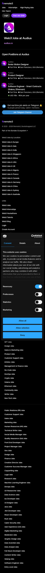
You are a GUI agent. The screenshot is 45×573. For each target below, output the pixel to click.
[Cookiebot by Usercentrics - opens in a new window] (31, 236)
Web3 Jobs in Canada (10, 178)
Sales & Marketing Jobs (13, 350)
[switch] (38, 294)
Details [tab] (23, 243)
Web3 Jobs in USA (9, 162)
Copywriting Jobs (11, 471)
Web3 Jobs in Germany (11, 182)
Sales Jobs (8, 418)
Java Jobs (8, 507)
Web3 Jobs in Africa (10, 158)
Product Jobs (9, 354)
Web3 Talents (7, 217)
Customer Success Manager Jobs (17, 467)
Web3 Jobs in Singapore (11, 154)
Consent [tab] (7, 243)
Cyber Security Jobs (12, 523)
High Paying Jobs (27, 8)
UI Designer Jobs (11, 503)
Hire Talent (6, 11)
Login (6, 16)
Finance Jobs (9, 459)
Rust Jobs (8, 519)
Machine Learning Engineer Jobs (17, 483)
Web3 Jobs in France (10, 174)
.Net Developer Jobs (12, 511)
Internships (12, 8)
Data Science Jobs (11, 495)
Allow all (22, 321)
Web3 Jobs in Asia (9, 146)
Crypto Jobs (9, 378)
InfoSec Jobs (9, 362)
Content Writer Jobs (12, 555)
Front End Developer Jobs (14, 442)
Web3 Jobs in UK (8, 166)
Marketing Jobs (10, 422)
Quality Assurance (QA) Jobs (15, 438)
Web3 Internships (9, 209)
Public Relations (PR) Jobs (14, 410)
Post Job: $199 (18, 16)
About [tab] (37, 243)
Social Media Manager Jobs (15, 434)
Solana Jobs (9, 382)
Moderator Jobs (10, 535)
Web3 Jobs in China (10, 186)
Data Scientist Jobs (12, 543)
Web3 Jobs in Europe (10, 142)
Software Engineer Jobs (13, 563)
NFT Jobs (8, 342)
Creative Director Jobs (13, 463)
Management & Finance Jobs (16, 366)
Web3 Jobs (6, 205)
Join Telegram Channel (23, 112)
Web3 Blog (6, 221)
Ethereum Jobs (10, 386)
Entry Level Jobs (10, 567)
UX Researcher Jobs (12, 491)
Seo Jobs (8, 451)
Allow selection (22, 328)
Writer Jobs (9, 394)
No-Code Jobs (10, 370)
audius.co (8, 43)
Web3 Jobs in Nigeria (10, 170)
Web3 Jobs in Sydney (10, 190)
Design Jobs (9, 346)
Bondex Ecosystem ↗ (19, 131)
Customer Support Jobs (13, 358)
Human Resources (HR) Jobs (15, 426)
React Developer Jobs (13, 515)
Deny (22, 335)
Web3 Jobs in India (9, 150)
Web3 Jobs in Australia (11, 194)
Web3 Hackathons (9, 213)
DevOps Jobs (9, 374)
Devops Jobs (9, 487)
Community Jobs (11, 390)
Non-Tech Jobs (10, 398)
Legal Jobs (8, 475)
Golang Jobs (9, 559)
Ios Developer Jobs (11, 499)
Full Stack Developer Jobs (14, 551)
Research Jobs (10, 479)
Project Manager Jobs (13, 446)
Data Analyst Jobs (11, 547)
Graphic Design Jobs (12, 539)
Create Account (8, 229)
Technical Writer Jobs (13, 430)
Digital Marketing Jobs (13, 531)
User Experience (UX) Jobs (14, 527)
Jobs (4, 8)
